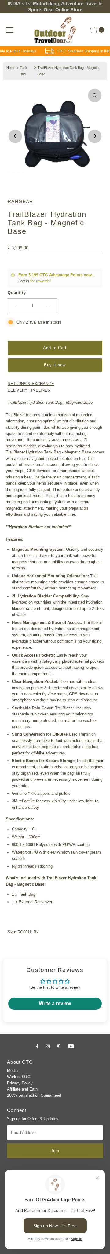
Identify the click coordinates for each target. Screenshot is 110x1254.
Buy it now (55, 365)
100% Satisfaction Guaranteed (34, 1095)
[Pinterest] (59, 1046)
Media (12, 1070)
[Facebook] (37, 1046)
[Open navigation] (10, 30)
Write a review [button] (55, 1003)
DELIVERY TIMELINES (29, 390)
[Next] (94, 136)
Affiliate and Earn (22, 1089)
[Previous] (15, 136)
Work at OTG (19, 1076)
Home (10, 68)
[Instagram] (48, 1046)
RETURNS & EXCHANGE (31, 384)
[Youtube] (71, 1046)
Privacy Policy (20, 1083)
